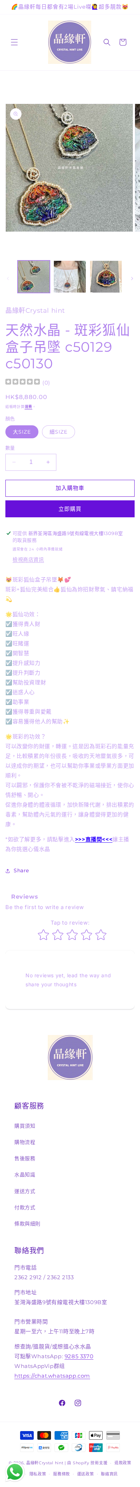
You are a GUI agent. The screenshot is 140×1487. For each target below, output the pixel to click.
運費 (28, 406)
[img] (22, 382)
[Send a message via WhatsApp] (15, 1472)
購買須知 (24, 1126)
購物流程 (24, 1142)
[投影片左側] (8, 278)
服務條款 (61, 1474)
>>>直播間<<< (93, 839)
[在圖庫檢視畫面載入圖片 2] (69, 276)
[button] (14, 42)
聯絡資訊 (109, 1474)
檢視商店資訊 (28, 559)
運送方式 (24, 1191)
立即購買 (70, 508)
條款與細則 (27, 1223)
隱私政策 (37, 1474)
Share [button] (21, 870)
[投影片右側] (132, 278)
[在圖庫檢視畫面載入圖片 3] (106, 276)
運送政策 (85, 1474)
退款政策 (123, 1462)
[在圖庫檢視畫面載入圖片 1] (34, 276)
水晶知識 (24, 1174)
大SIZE (22, 432)
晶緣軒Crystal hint (45, 1462)
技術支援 (98, 1462)
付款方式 (24, 1207)
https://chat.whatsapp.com (52, 1375)
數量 (10, 448)
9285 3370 (79, 1356)
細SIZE (58, 432)
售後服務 (24, 1158)
